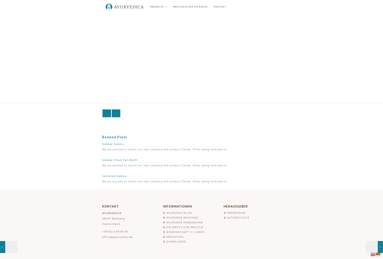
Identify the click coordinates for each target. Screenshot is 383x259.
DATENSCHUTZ (238, 217)
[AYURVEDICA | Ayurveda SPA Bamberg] (124, 6)
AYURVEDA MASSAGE (182, 217)
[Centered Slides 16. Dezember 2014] (374, 247)
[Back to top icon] (368, 253)
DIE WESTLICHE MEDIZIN (184, 227)
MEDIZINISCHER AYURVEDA (190, 6)
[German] (378, 254)
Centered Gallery (114, 176)
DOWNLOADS (176, 241)
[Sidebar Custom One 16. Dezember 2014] (8, 247)
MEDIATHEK (175, 236)
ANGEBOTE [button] (157, 6)
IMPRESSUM (236, 213)
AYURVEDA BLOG (179, 213)
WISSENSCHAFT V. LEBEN (185, 232)
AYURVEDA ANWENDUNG (184, 222)
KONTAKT (220, 6)
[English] (373, 254)
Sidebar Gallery (113, 144)
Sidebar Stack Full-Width (120, 160)
